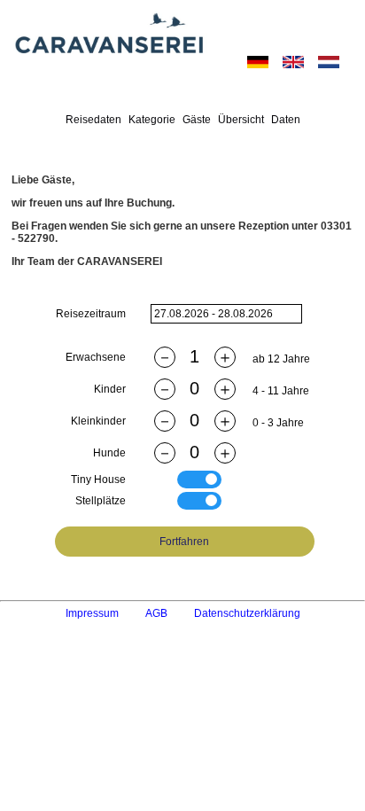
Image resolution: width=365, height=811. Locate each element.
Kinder (110, 389)
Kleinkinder (98, 421)
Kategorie (151, 119)
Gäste (196, 119)
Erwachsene (96, 357)
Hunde (109, 453)
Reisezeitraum (91, 314)
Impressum (92, 613)
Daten (285, 119)
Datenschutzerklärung (247, 613)
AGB (156, 613)
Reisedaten (93, 119)
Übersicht (241, 119)
